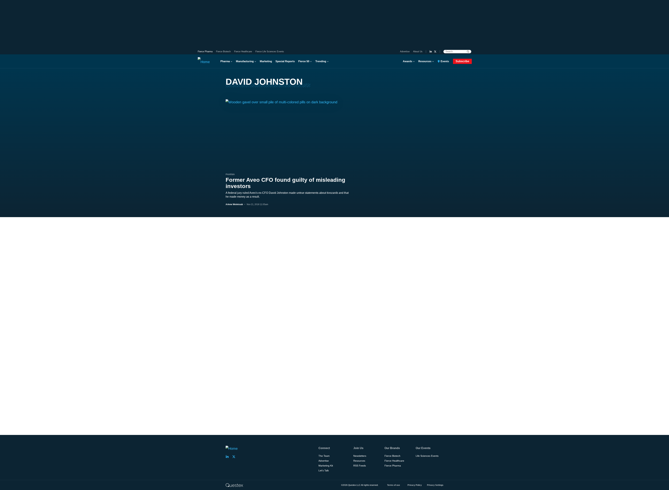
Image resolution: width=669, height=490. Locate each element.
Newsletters (359, 455)
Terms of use (393, 485)
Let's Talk (323, 470)
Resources (424, 61)
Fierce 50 (303, 61)
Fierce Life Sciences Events (269, 51)
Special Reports (285, 61)
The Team (324, 455)
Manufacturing (245, 61)
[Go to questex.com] (234, 485)
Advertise (405, 51)
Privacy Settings (435, 485)
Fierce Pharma (205, 51)
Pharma (225, 61)
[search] (468, 51)
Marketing (266, 61)
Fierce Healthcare (243, 51)
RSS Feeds (359, 465)
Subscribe (462, 61)
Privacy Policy (414, 485)
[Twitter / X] (435, 51)
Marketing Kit (325, 465)
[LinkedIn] (430, 51)
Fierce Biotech (223, 51)
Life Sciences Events (427, 455)
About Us (417, 51)
